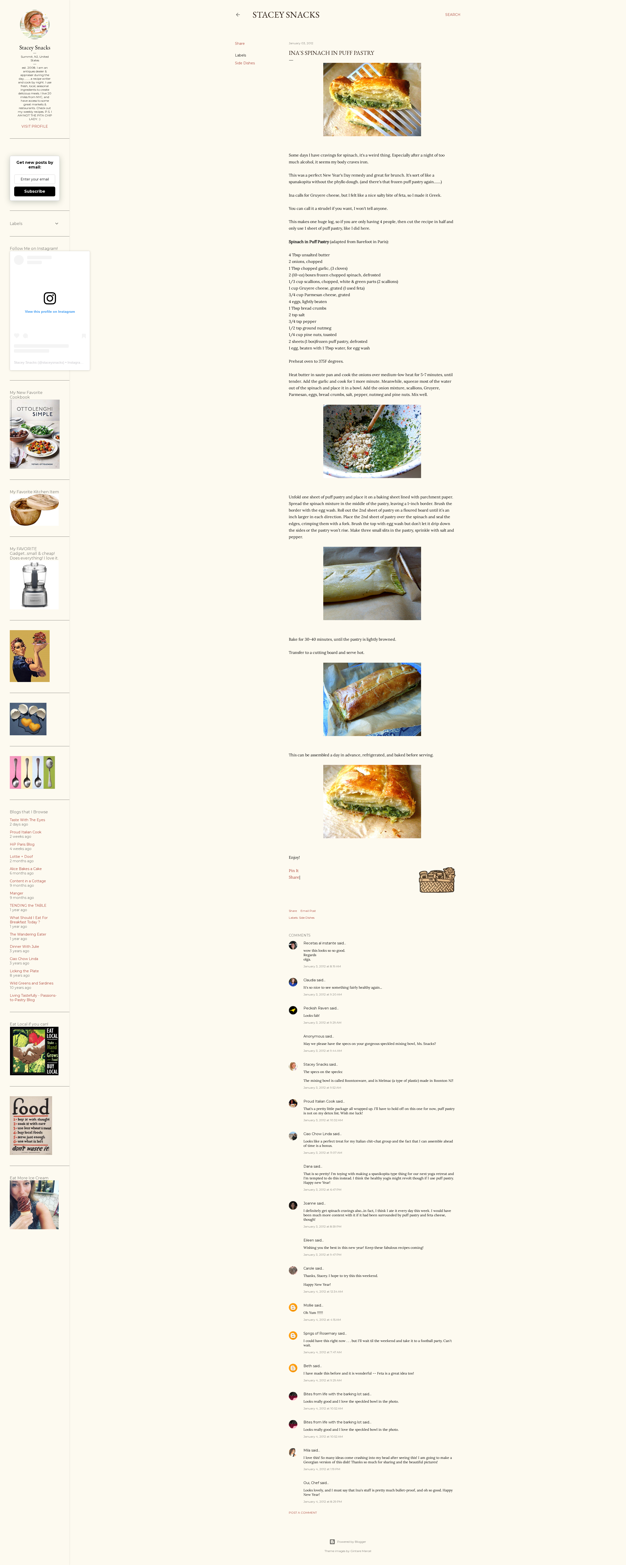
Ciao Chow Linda (317, 1134)
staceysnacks (52, 362)
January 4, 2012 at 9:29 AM (322, 1380)
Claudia (309, 980)
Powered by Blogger (351, 1541)
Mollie (308, 1305)
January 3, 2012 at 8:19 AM (322, 966)
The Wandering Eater (28, 934)
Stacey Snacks (286, 14)
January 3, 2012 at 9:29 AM (322, 1022)
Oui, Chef (311, 1483)
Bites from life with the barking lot (332, 1394)
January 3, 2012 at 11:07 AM (322, 1152)
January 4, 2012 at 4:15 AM (322, 1319)
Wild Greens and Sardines (31, 983)
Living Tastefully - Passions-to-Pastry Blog (33, 997)
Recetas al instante (319, 943)
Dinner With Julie (24, 946)
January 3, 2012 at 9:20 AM (322, 994)
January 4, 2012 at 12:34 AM (323, 1291)
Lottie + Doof (21, 856)
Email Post (308, 911)
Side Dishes (245, 63)
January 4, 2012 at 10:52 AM (323, 1408)
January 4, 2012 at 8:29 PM (322, 1501)
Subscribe (34, 191)
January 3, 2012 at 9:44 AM (322, 1050)
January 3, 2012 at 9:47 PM (322, 1254)
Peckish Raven (316, 1008)
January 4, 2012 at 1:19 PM (321, 1469)
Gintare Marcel (360, 1551)
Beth (307, 1366)
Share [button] (240, 43)
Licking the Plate (24, 971)
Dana (308, 1166)
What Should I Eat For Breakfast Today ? (29, 920)
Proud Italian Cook (319, 1101)
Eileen (308, 1240)
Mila (306, 1450)
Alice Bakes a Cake (26, 869)
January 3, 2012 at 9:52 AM (322, 1087)
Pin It (294, 870)
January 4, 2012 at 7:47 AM (322, 1352)
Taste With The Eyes (27, 820)
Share (294, 877)
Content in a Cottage (28, 881)
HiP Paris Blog (22, 844)
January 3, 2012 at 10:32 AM (323, 1120)
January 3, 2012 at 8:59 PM (322, 1226)
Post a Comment (303, 1512)
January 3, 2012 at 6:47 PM (322, 1189)
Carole (308, 1268)
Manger (16, 893)
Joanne (309, 1203)
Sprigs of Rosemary (320, 1333)
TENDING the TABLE (28, 905)
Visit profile (35, 126)
